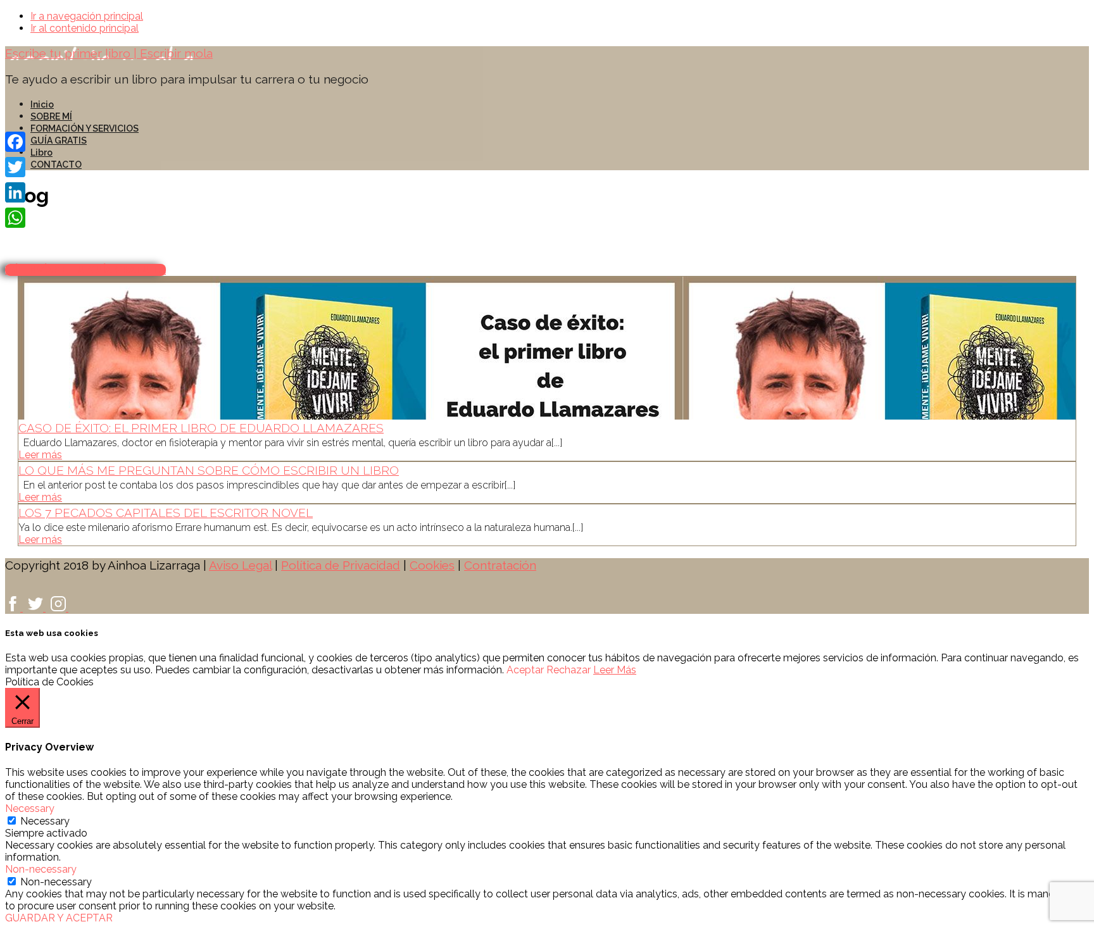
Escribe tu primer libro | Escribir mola (109, 53)
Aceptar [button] (525, 670)
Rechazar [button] (568, 670)
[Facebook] (15, 141)
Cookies (432, 565)
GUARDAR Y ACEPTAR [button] (59, 918)
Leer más (40, 455)
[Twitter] (15, 167)
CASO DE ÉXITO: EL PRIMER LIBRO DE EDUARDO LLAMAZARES (201, 428)
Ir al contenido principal (84, 28)
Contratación (500, 565)
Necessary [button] (29, 808)
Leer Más (614, 670)
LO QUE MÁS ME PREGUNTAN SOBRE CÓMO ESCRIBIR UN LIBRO (208, 470)
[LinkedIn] (15, 192)
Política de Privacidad (340, 565)
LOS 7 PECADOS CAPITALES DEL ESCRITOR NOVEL (165, 513)
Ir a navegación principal (86, 16)
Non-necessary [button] (41, 869)
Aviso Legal (240, 565)
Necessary (45, 821)
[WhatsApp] (15, 217)
